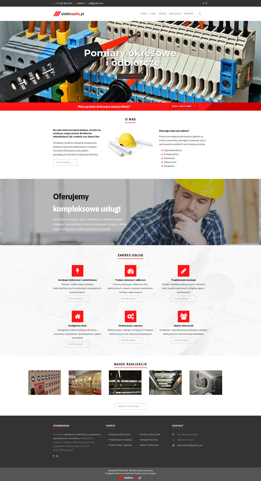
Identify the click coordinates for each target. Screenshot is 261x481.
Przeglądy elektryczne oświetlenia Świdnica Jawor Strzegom (130, 473)
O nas (153, 14)
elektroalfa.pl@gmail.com (190, 445)
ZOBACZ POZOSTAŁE (128, 406)
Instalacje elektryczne (119, 434)
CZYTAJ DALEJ (63, 162)
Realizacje (175, 14)
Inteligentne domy (149, 439)
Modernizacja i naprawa (120, 445)
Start (143, 14)
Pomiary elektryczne (150, 434)
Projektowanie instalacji (121, 439)
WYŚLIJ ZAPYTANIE (181, 106)
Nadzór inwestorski (149, 445)
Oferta (163, 14)
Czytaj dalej (131, 76)
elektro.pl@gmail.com (90, 3)
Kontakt (188, 14)
